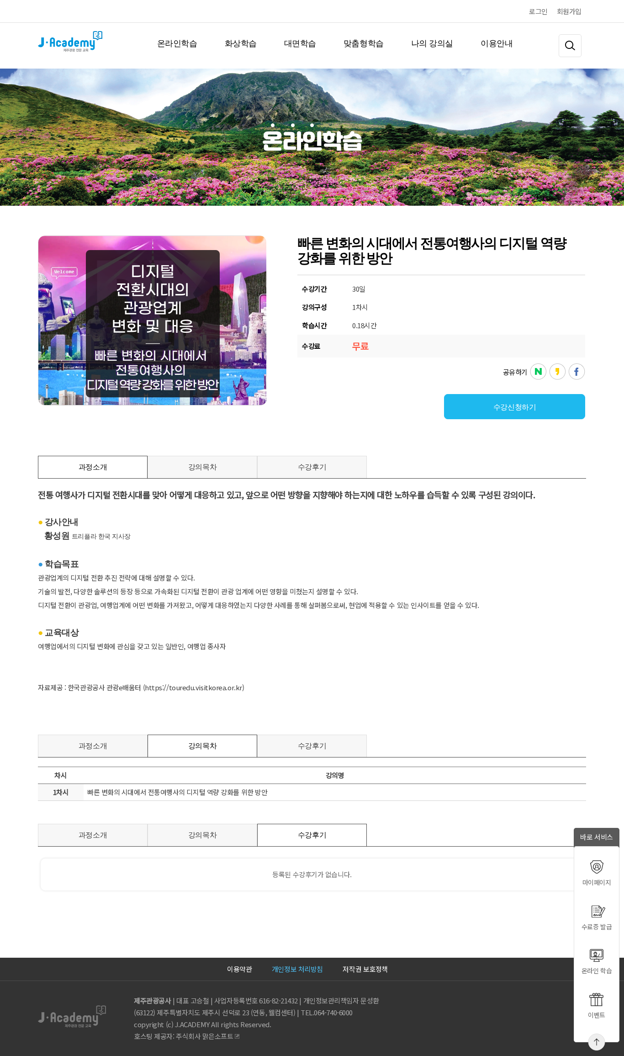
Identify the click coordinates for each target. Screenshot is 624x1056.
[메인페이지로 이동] (39, 43)
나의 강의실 (432, 43)
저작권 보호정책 (365, 969)
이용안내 (497, 43)
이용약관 (239, 969)
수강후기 (312, 467)
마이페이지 (596, 882)
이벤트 (596, 1014)
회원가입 (569, 11)
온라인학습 (177, 43)
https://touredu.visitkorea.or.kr (193, 687)
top (596, 1042)
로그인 (538, 11)
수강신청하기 (514, 407)
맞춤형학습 (364, 43)
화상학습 (241, 43)
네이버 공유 (538, 371)
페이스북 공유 (576, 371)
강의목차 (202, 467)
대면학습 (300, 43)
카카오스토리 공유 (557, 371)
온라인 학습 (597, 970)
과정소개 (93, 467)
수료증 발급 (597, 926)
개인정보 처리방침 (297, 969)
